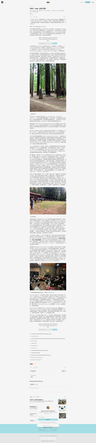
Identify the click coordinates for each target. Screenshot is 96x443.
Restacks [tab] (36, 384)
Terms (50, 435)
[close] (57, 406)
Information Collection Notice (47, 422)
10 (42, 150)
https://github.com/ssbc (35, 352)
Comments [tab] (32, 384)
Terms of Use (53, 421)
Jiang (31, 13)
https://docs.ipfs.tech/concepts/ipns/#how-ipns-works (41, 355)
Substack (43, 440)
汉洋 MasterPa (42, 402)
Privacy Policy (56, 422)
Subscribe (88, 2)
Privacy (47, 435)
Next (63, 371)
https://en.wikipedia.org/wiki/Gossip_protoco (39, 350)
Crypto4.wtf (36, 402)
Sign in (93, 2)
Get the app (53, 438)
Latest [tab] (34, 396)
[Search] (81, 2)
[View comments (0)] (34, 17)
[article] (48, 402)
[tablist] (34, 384)
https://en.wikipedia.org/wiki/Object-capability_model (41, 333)
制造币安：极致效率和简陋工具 (36, 399)
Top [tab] (31, 396)
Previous (33, 371)
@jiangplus (37, 26)
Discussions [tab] (37, 396)
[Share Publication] (84, 2)
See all (32, 420)
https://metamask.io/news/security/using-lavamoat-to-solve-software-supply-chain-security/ (48, 338)
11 (30, 357)
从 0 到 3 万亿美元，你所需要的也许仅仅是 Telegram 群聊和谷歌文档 (41, 401)
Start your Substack (45, 438)
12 (30, 359)
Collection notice (54, 435)
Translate (32, 6)
